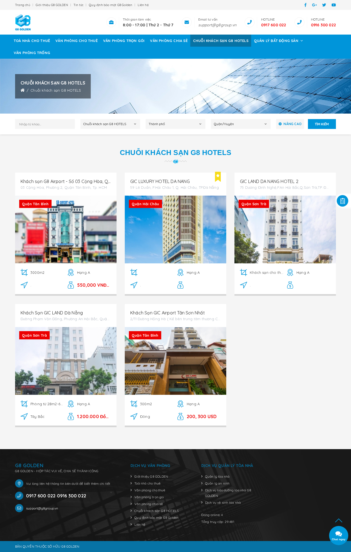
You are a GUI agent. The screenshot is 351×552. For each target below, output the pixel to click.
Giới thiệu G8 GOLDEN (52, 5)
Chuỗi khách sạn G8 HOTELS (220, 40)
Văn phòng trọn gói (124, 40)
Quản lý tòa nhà (217, 476)
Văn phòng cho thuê (76, 40)
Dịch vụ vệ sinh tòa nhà (223, 502)
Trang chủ (22, 5)
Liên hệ (143, 5)
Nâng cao (293, 124)
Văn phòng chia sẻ (168, 40)
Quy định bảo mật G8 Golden (110, 5)
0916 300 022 (323, 24)
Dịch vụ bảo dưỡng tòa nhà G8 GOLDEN (228, 493)
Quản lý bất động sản (276, 40)
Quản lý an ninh (217, 483)
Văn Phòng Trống (32, 52)
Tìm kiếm (322, 124)
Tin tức (78, 5)
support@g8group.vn (217, 24)
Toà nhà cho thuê (32, 40)
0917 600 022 (273, 24)
